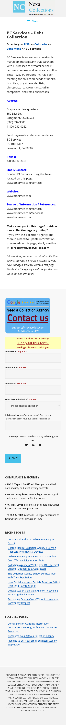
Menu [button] (35, 21)
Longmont (14, 49)
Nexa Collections (33, 8)
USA (27, 44)
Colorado (40, 44)
